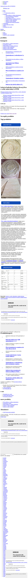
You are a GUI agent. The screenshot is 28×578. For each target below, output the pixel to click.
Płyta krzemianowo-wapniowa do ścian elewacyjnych (15, 348)
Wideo (4, 25)
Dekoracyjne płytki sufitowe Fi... (14, 84)
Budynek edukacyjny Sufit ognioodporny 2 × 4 (13, 340)
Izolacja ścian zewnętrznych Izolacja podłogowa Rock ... (13, 371)
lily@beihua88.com (7, 388)
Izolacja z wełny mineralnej (11, 20)
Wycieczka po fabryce (10, 12)
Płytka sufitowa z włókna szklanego (13, 18)
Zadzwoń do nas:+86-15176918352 (8, 6)
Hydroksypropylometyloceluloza (12, 22)
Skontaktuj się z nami (7, 27)
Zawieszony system (10, 17)
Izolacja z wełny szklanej (11, 21)
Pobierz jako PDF (12, 113)
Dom (4, 10)
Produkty (5, 14)
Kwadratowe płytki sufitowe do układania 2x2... (14, 378)
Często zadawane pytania (8, 24)
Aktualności (5, 23)
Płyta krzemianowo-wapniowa (12, 16)
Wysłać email (3, 416)
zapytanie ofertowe (18, 381)
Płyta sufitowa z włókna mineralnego (13, 15)
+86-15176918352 (7, 387)
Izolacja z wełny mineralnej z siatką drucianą (15, 296)
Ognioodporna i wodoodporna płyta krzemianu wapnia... (14, 363)
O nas (4, 11)
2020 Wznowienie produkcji (9, 412)
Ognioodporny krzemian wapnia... (15, 78)
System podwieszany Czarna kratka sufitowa (13, 355)
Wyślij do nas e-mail (5, 113)
